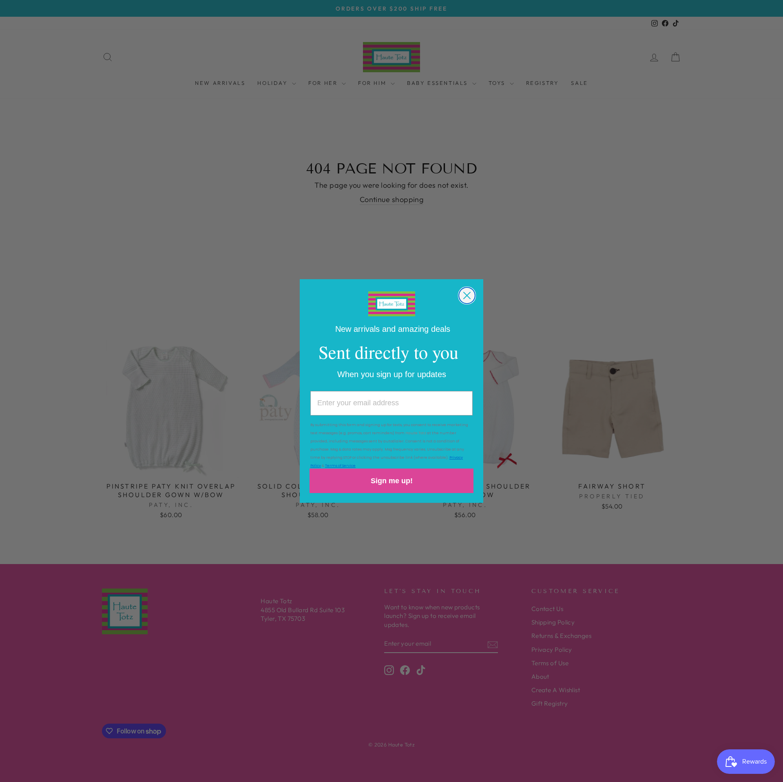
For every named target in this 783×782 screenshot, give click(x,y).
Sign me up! (392, 481)
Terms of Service (340, 465)
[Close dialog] (467, 295)
